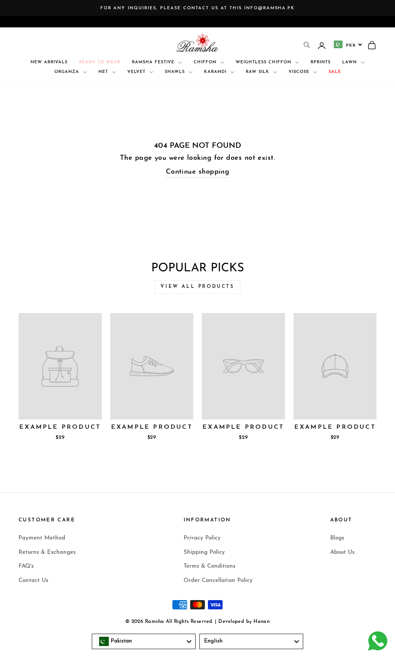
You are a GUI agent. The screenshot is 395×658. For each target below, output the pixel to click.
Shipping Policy (204, 552)
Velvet (137, 72)
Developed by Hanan (244, 621)
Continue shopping (198, 172)
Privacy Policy (202, 538)
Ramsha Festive (154, 62)
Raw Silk (258, 72)
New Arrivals (49, 62)
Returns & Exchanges (47, 552)
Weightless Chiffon (264, 62)
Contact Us (33, 581)
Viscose (300, 72)
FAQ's (26, 566)
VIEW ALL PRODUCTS (197, 286)
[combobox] (347, 44)
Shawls (176, 72)
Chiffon (206, 62)
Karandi (216, 72)
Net (104, 72)
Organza (67, 72)
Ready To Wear (99, 62)
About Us (342, 552)
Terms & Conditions (209, 566)
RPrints (321, 62)
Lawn (350, 62)
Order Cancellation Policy (218, 581)
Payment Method (42, 538)
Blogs (337, 538)
